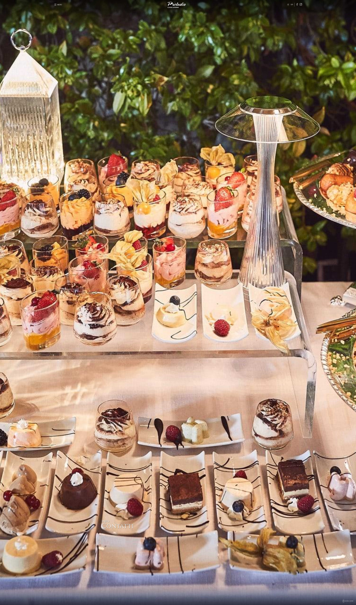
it (288, 4)
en (292, 4)
